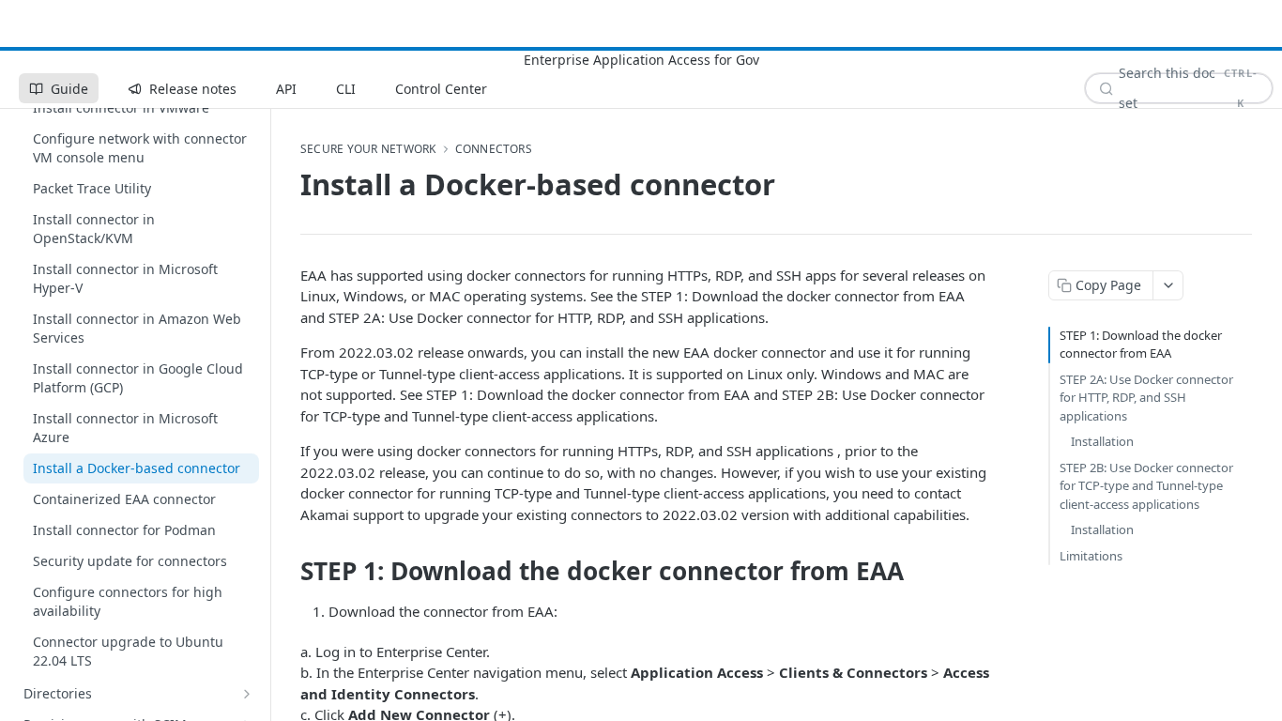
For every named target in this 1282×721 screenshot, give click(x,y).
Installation (1102, 441)
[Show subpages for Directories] (246, 693)
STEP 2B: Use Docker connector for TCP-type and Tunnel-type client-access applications (1146, 486)
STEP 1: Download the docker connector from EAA (1141, 344)
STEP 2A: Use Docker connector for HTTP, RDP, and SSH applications (1146, 397)
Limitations (1091, 555)
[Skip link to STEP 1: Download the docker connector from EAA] (288, 572)
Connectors (493, 149)
